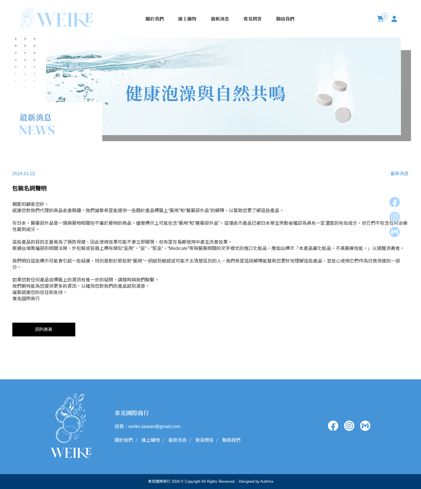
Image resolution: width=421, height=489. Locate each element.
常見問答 (252, 18)
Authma (266, 481)
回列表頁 (43, 329)
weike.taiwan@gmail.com (154, 426)
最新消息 (220, 18)
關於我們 (154, 18)
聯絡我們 (285, 18)
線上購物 (187, 18)
